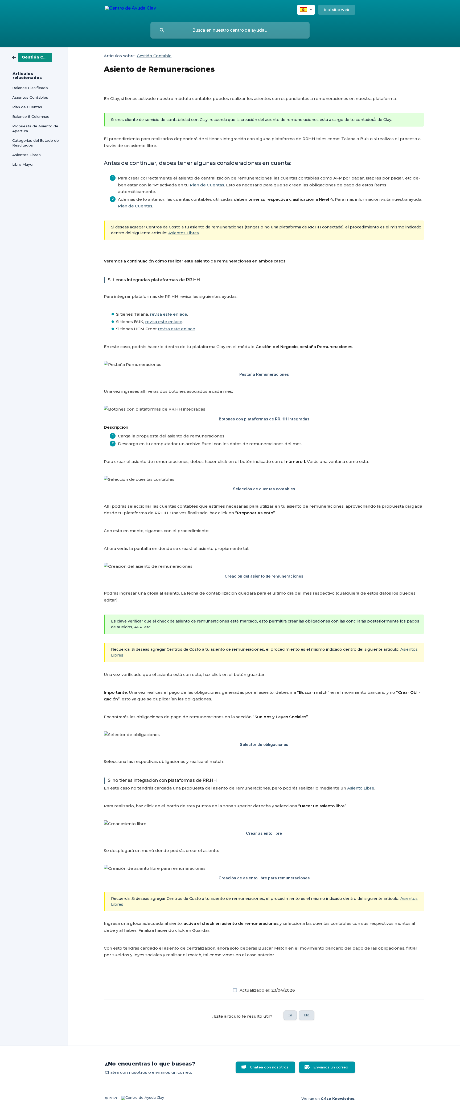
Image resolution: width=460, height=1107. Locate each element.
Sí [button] (290, 1015)
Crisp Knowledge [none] (337, 1098)
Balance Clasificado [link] (30, 88)
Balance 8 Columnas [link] (30, 116)
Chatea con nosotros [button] (269, 1067)
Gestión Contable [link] (154, 55)
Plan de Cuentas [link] (27, 107)
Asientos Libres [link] (26, 155)
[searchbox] (230, 30)
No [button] (306, 1015)
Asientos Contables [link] (30, 97)
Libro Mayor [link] (23, 164)
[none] (130, 9)
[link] (32, 57)
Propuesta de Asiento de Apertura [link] (35, 128)
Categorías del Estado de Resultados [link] (35, 142)
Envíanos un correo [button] (330, 1067)
